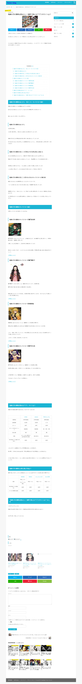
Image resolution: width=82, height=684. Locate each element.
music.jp (36, 416)
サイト (9, 615)
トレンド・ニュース (59, 23)
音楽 (56, 36)
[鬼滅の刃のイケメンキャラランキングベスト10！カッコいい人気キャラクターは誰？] (44, 557)
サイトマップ (60, 2)
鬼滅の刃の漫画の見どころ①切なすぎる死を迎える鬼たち (26, 73)
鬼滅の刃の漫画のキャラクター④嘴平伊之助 (23, 87)
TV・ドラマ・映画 (58, 20)
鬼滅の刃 (17, 573)
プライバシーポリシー (68, 2)
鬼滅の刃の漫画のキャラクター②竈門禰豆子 (23, 83)
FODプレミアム (46, 416)
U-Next (25, 416)
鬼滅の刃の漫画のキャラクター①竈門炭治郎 (23, 80)
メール (9, 610)
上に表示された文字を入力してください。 (16, 624)
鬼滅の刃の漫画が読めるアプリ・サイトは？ (22, 90)
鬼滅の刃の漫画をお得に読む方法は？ (21, 92)
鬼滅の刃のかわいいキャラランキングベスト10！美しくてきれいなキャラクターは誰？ (29, 564)
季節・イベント (58, 27)
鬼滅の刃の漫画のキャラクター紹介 (20, 78)
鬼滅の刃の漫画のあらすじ (19, 71)
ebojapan (22, 476)
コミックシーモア (39, 476)
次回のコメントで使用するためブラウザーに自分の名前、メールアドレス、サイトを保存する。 (27, 619)
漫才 (55, 30)
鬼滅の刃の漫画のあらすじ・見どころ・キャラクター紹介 (25, 68)
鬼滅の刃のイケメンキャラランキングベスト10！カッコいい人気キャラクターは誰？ (44, 564)
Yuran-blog (11, 3)
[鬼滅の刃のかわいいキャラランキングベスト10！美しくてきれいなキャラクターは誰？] (30, 557)
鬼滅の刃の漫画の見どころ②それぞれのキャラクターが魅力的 (27, 75)
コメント (9, 593)
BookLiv (30, 476)
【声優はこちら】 (12, 255)
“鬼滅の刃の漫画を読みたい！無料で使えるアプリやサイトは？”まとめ (28, 95)
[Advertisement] (30, 55)
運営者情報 (47, 2)
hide (32, 66)
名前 (9, 606)
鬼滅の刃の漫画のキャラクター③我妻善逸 (23, 85)
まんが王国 (47, 476)
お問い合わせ (53, 2)
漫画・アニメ (11, 573)
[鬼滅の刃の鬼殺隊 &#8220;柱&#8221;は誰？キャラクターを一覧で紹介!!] (15, 557)
